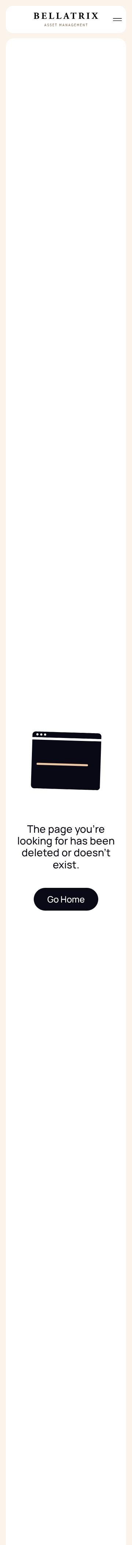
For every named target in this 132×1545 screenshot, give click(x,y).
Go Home (66, 899)
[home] (66, 19)
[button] (114, 19)
